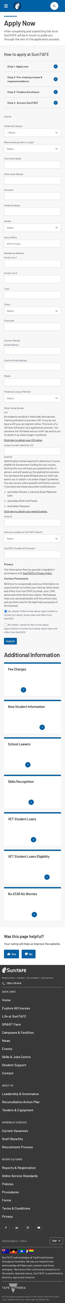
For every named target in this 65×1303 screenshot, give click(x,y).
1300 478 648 (13, 983)
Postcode (9, 320)
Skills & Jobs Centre (16, 1057)
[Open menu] (7, 6)
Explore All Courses (16, 1008)
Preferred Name (12, 205)
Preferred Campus (13, 126)
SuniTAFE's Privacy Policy (37, 573)
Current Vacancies (15, 1131)
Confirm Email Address (15, 360)
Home (6, 1000)
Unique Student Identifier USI (18, 445)
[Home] (17, 6)
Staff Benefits (12, 1139)
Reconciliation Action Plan (21, 1102)
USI (6, 412)
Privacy (7, 1216)
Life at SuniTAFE (14, 1016)
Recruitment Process (17, 1147)
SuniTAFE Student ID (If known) (19, 548)
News (6, 1040)
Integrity (21, 978)
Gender (7, 221)
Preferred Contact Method (17, 391)
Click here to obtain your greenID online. (26, 511)
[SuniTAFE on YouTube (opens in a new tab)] (39, 1227)
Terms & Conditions (16, 1208)
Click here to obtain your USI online (23, 440)
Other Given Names (13, 174)
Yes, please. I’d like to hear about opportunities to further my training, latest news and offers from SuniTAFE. (31, 615)
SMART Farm (11, 1024)
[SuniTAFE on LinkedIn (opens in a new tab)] (17, 1227)
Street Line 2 (10, 273)
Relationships (8, 978)
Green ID (8, 456)
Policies (8, 1184)
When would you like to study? (19, 142)
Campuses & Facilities (18, 1032)
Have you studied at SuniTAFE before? (23, 532)
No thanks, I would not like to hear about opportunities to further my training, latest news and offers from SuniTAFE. (30, 628)
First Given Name (12, 158)
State (7, 304)
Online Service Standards (20, 1176)
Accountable (32, 978)
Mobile (7, 376)
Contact (8, 1073)
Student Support (14, 1065)
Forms (6, 1200)
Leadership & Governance (20, 1094)
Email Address (11, 344)
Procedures (10, 1192)
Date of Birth (10, 237)
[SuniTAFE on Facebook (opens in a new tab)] (6, 1227)
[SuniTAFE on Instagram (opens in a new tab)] (28, 1227)
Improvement (47, 978)
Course (7, 116)
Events (7, 1049)
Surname (8, 189)
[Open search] (54, 6)
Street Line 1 (10, 257)
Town (6, 288)
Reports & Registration (19, 1168)
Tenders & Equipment (17, 1110)
